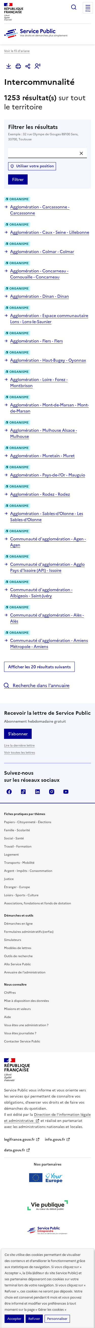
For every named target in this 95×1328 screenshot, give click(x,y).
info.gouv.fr (55, 1139)
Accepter (14, 1318)
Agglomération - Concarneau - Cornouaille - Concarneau (39, 274)
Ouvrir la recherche (74, 7)
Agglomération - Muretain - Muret (42, 456)
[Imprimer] (18, 66)
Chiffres (10, 992)
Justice (9, 879)
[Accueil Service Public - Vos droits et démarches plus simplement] (37, 38)
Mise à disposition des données (26, 1001)
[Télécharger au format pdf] (8, 66)
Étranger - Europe (17, 887)
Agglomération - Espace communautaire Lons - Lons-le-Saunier (49, 318)
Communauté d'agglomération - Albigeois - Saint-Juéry (41, 593)
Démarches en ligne (18, 923)
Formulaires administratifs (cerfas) (28, 931)
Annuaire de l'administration (24, 972)
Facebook (9, 792)
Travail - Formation (17, 846)
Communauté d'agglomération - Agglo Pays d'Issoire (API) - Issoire (47, 567)
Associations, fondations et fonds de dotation (37, 903)
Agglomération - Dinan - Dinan (39, 296)
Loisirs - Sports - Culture (21, 895)
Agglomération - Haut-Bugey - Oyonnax (48, 360)
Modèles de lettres (17, 948)
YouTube (66, 792)
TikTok (23, 792)
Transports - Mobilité (19, 862)
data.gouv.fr (14, 1150)
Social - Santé (14, 838)
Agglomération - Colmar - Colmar (42, 251)
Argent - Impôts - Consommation (28, 871)
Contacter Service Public (22, 1041)
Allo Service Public (17, 964)
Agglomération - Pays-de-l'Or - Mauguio (47, 475)
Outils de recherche (18, 956)
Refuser (34, 1318)
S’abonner (18, 734)
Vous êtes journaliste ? (20, 1033)
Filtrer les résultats (43, 133)
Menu (87, 11)
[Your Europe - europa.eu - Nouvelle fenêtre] (47, 1178)
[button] (37, 66)
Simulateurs (12, 940)
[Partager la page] (27, 66)
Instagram (52, 792)
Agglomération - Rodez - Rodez (40, 494)
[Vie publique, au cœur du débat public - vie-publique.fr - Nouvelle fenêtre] (47, 1206)
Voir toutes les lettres (19, 752)
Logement (11, 854)
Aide (7, 1017)
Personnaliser (57, 1318)
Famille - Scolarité (17, 830)
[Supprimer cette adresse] (81, 153)
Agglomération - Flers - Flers (36, 341)
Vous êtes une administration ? (26, 1025)
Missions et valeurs (17, 1009)
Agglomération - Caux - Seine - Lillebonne (49, 232)
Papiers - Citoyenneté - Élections (27, 822)
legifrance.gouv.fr (19, 1139)
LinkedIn (37, 792)
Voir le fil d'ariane (17, 51)
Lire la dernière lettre (19, 745)
